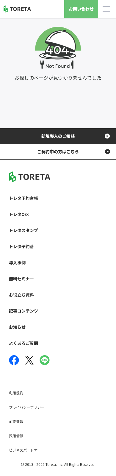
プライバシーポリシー (27, 406)
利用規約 (16, 392)
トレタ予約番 (21, 246)
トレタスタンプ (23, 230)
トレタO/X (19, 214)
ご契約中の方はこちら (58, 151)
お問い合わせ (81, 9)
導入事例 (17, 262)
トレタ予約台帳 (23, 198)
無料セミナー (21, 279)
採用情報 (16, 435)
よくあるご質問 (23, 343)
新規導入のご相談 (58, 136)
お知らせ (17, 327)
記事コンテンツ (23, 311)
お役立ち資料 (21, 295)
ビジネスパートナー (25, 449)
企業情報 (16, 421)
